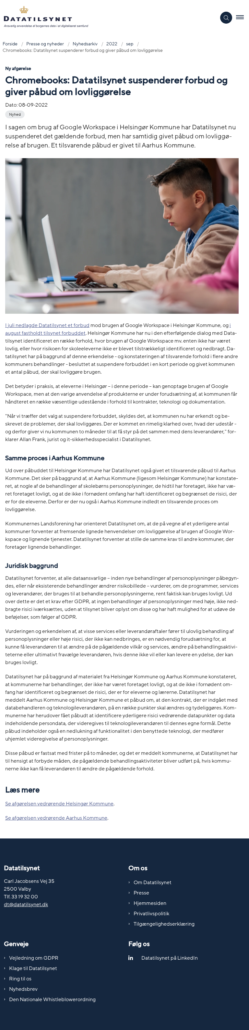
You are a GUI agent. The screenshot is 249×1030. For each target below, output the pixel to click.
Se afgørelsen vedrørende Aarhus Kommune (56, 818)
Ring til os (20, 978)
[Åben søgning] (226, 18)
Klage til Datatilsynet (33, 968)
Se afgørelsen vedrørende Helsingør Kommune (59, 803)
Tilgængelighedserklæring (164, 924)
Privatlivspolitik (151, 913)
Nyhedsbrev (23, 989)
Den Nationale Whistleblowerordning (52, 999)
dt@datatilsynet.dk (26, 904)
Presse (141, 892)
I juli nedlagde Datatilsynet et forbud (47, 325)
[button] (242, 18)
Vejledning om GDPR (33, 958)
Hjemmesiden (150, 903)
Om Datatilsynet (153, 882)
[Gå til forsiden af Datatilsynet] (105, 18)
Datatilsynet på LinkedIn (169, 958)
